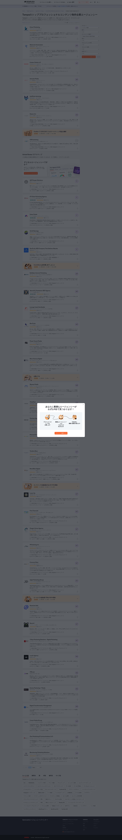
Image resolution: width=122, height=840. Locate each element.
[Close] (83, 404)
